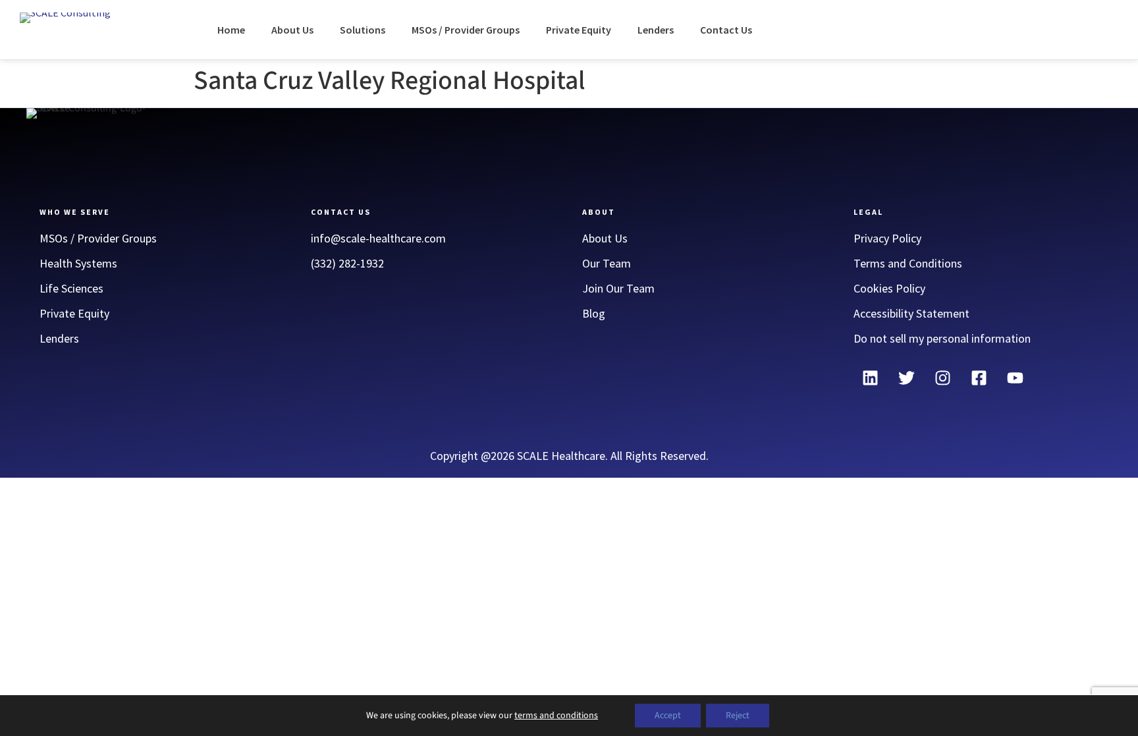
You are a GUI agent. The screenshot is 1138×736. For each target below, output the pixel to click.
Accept (668, 715)
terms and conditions (556, 715)
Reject (737, 715)
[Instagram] (942, 377)
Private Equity (578, 29)
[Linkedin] (869, 377)
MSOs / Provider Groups (466, 29)
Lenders (655, 29)
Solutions (362, 29)
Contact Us (726, 29)
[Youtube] (1014, 377)
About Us (292, 29)
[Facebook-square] (978, 377)
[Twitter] (906, 377)
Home (231, 29)
